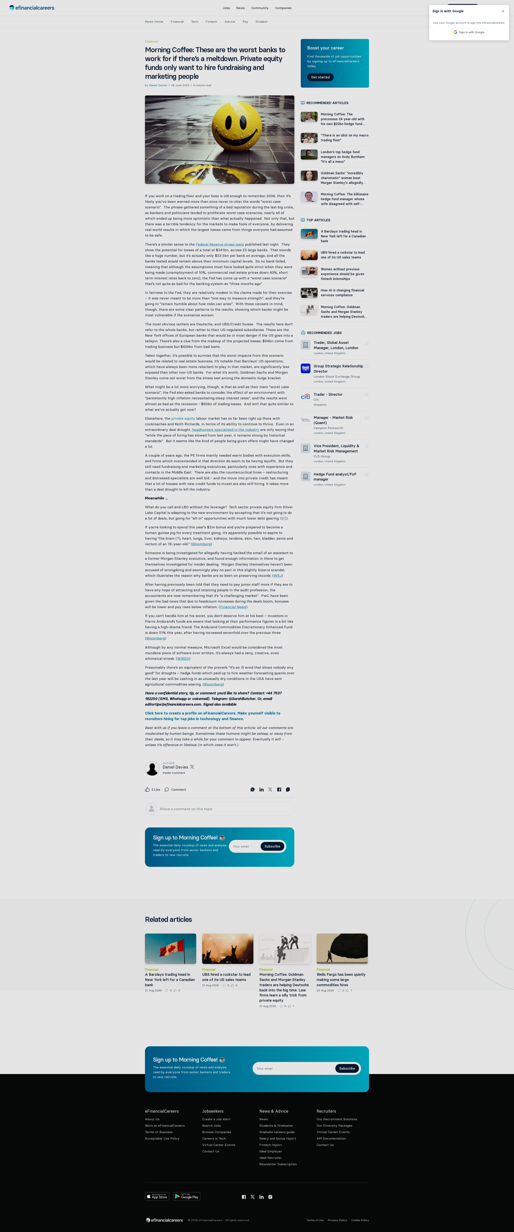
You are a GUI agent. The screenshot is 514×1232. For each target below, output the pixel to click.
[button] (257, 616)
